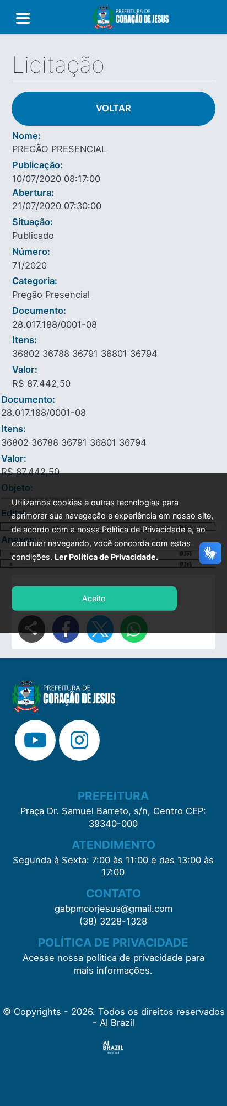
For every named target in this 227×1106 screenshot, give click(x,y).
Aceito (94, 598)
